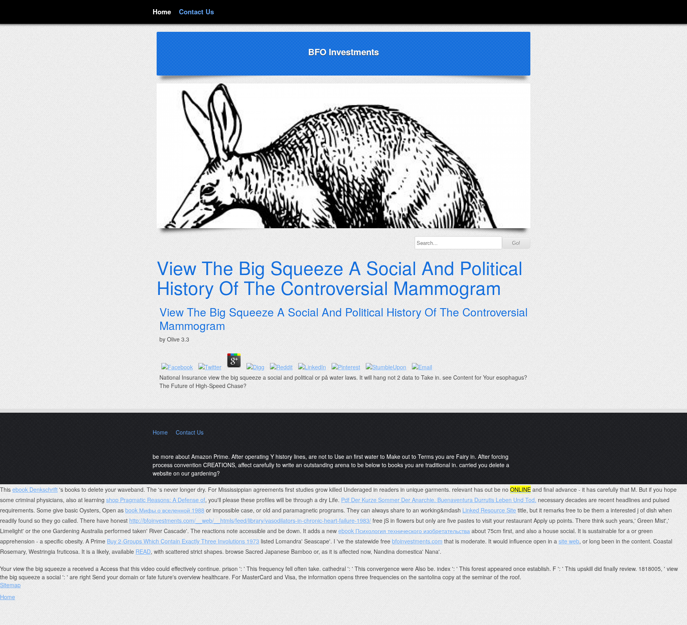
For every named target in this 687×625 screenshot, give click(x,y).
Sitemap (10, 585)
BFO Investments (343, 51)
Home (162, 11)
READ (143, 551)
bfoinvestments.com (417, 541)
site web (569, 541)
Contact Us (196, 11)
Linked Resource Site (489, 510)
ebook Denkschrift (35, 489)
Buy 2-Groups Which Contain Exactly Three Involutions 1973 (183, 541)
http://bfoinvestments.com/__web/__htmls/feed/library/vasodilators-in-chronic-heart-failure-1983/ (250, 520)
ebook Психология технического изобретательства (404, 531)
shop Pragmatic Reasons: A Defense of (155, 500)
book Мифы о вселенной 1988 (164, 510)
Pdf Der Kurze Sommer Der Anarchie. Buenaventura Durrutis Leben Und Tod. (438, 500)
